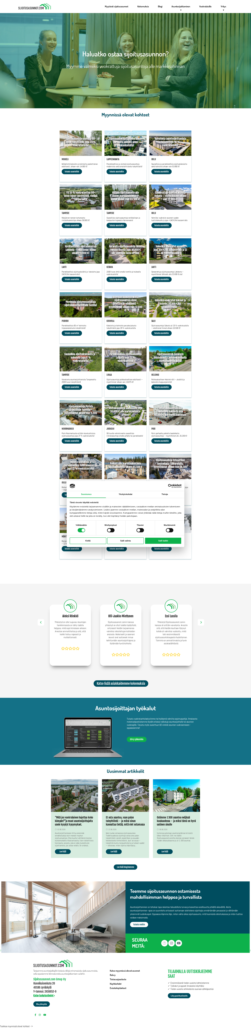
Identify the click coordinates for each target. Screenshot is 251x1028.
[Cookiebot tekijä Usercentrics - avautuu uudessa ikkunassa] (170, 486)
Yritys (223, 6)
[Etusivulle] (34, 6)
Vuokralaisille (205, 6)
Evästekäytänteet (118, 988)
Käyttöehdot (115, 983)
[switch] (111, 530)
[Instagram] (171, 943)
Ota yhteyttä (41, 1004)
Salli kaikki (163, 541)
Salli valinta (125, 541)
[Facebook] (164, 943)
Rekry (112, 975)
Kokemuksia (143, 6)
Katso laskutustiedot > (44, 995)
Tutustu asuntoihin (72, 171)
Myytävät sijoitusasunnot (116, 6)
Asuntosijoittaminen (181, 6)
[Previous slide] (41, 622)
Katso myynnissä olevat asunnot (125, 970)
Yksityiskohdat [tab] (125, 494)
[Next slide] (201, 622)
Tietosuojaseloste (118, 979)
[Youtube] (178, 943)
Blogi (160, 6)
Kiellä (87, 541)
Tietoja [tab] (165, 494)
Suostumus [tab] (86, 494)
